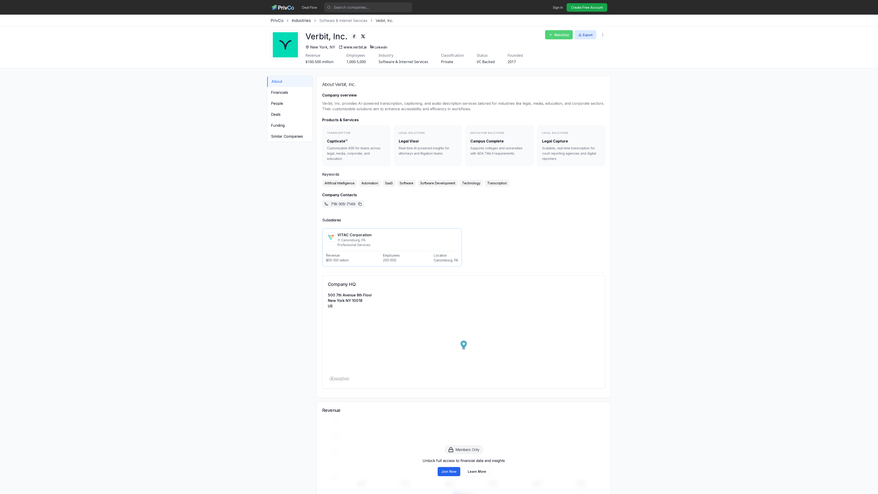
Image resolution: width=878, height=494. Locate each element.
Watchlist (561, 35)
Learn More (477, 471)
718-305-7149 (343, 204)
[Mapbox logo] (339, 378)
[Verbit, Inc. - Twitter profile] (363, 36)
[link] (384, 20)
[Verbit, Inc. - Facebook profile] (354, 36)
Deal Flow (309, 7)
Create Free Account (587, 7)
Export (588, 35)
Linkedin (381, 47)
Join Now (449, 471)
